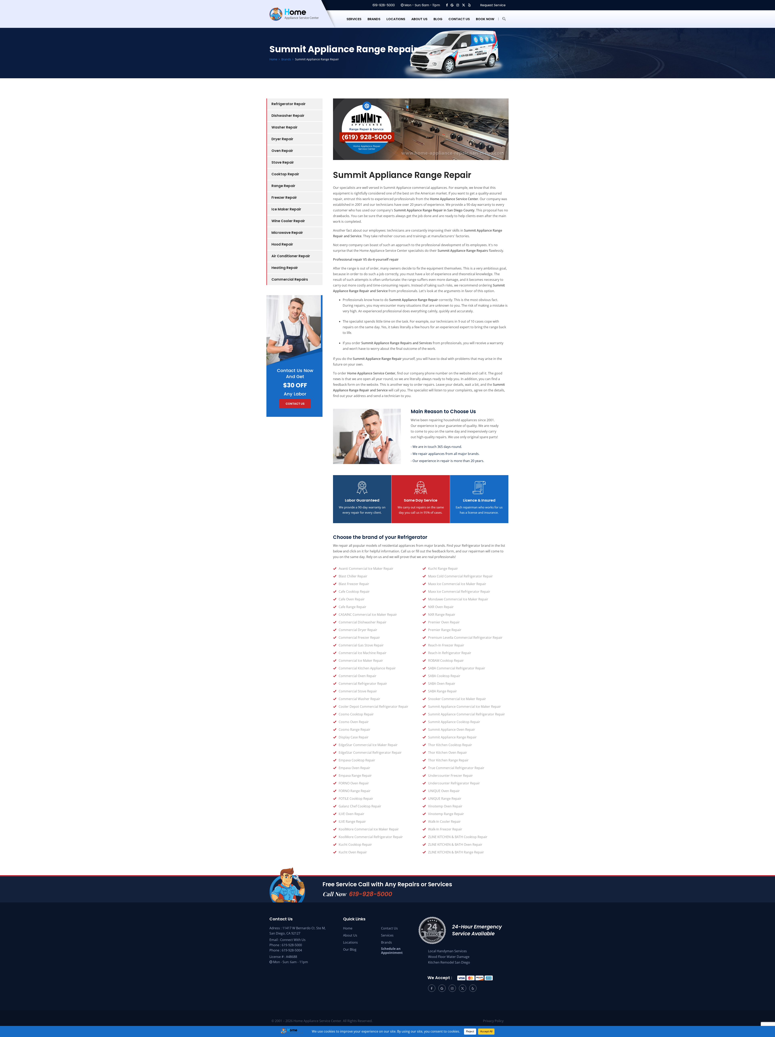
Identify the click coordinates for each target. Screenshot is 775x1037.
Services (354, 19)
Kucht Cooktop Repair (355, 844)
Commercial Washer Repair (359, 699)
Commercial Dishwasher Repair (362, 622)
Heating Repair (284, 267)
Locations (395, 19)
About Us (350, 935)
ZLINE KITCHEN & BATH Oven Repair (455, 844)
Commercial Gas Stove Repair (361, 645)
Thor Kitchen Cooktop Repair (450, 745)
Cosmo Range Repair (354, 729)
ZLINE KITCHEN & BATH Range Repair (456, 852)
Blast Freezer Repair (354, 584)
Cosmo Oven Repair (354, 722)
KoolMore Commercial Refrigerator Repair (371, 837)
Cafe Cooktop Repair (354, 591)
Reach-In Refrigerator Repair (449, 653)
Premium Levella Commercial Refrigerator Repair (465, 637)
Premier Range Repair (444, 630)
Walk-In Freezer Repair (445, 829)
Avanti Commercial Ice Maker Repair (366, 568)
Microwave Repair (287, 232)
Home (347, 928)
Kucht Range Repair (443, 568)
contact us (295, 404)
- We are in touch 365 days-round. (436, 446)
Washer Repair (284, 127)
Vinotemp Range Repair (446, 814)
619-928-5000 (383, 5)
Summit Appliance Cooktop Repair (454, 722)
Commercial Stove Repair (358, 691)
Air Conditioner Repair (290, 256)
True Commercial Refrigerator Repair (456, 768)
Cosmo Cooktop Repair (356, 714)
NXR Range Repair (441, 614)
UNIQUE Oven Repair (444, 791)
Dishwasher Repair (287, 115)
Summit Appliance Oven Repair (451, 729)
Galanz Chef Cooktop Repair (360, 806)
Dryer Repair (282, 139)
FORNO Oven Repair (354, 783)
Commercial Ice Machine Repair (362, 653)
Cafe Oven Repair (352, 599)
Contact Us (389, 928)
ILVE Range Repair (352, 821)
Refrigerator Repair (288, 103)
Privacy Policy (493, 1021)
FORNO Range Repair (355, 791)
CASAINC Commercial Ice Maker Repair (368, 614)
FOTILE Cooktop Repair (356, 798)
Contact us (459, 19)
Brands (374, 19)
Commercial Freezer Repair (359, 637)
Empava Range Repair (355, 775)
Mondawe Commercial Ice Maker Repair (458, 599)
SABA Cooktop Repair (444, 676)
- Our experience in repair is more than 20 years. (447, 461)
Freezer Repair (284, 197)
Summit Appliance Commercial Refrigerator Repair (466, 714)
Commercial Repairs (289, 279)
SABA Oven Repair (441, 683)
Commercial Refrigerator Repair (363, 683)
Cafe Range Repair (352, 607)
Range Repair (283, 185)
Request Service (492, 5)
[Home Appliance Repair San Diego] (297, 19)
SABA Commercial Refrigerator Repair (456, 668)
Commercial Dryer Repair (358, 630)
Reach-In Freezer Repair (446, 645)
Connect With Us (293, 940)
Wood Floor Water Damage (448, 956)
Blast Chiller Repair (353, 576)
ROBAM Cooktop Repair (446, 660)
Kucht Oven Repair (353, 852)
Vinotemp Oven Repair (445, 806)
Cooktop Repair (285, 174)
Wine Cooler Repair (288, 220)
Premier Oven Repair (444, 622)
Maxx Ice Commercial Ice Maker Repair (457, 584)
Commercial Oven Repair (357, 676)
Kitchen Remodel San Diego (449, 962)
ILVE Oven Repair (351, 814)
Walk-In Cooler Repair (444, 821)
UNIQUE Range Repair (444, 798)
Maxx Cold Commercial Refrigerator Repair (460, 576)
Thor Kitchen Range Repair (448, 760)
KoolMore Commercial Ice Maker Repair (369, 829)
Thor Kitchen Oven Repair (447, 752)
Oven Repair (282, 150)
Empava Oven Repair (354, 768)
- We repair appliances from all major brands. (445, 454)
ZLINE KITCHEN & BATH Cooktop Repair (457, 837)
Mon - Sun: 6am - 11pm (422, 5)
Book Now (485, 19)
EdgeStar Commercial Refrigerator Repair (370, 752)
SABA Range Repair (442, 691)
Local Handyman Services (447, 951)
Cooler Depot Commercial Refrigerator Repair (373, 706)
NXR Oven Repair (441, 607)
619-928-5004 (292, 950)
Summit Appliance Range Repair (452, 737)
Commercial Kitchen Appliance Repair (367, 668)
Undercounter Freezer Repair (450, 775)
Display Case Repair (354, 737)
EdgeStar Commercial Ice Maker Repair (368, 745)
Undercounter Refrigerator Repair (454, 783)
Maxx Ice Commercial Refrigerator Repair (459, 591)
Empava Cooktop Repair (357, 760)
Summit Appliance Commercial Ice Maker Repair (464, 706)
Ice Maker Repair (286, 209)
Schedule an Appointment (392, 951)
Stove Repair (282, 162)
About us (419, 19)
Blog (438, 19)
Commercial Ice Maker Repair (361, 660)
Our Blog (349, 949)
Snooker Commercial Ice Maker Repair (457, 699)
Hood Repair (282, 244)
